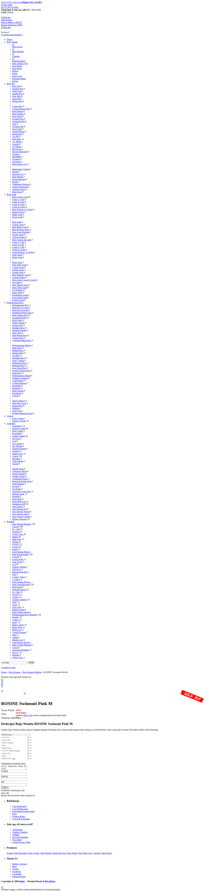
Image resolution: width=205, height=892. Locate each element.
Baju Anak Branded (21, 584)
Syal (14, 441)
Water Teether (18, 323)
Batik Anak (17, 214)
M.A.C (15, 652)
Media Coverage (19, 864)
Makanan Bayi (18, 365)
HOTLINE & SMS (9, 7)
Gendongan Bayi (19, 318)
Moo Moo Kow (19, 403)
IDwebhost (50, 881)
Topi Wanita (17, 461)
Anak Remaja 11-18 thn (22, 252)
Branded (10, 521)
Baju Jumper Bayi (20, 315)
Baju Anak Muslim (20, 232)
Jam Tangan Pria (19, 509)
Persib (15, 182)
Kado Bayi (17, 373)
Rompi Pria (17, 101)
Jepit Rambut (18, 484)
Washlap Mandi (19, 330)
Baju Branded (20, 853)
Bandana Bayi (18, 328)
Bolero (15, 71)
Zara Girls (16, 607)
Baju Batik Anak (19, 227)
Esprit (14, 549)
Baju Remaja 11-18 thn (22, 209)
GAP (14, 564)
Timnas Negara (19, 189)
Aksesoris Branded (20, 650)
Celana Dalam (18, 237)
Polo (14, 574)
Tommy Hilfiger (19, 567)
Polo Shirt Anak (19, 265)
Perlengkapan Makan (21, 345)
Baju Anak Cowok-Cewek (24, 280)
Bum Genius (17, 391)
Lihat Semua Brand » (21, 552)
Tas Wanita (17, 446)
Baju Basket (17, 111)
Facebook (16, 871)
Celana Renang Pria (21, 109)
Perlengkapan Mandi (21, 375)
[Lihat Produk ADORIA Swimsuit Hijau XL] (2, 686)
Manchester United (20, 169)
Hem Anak (17, 255)
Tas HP (15, 136)
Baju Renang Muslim (32, 672)
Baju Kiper (17, 192)
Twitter (15, 869)
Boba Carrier (18, 625)
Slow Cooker (18, 360)
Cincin (15, 456)
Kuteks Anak (18, 300)
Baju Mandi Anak (20, 285)
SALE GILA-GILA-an (21, 2)
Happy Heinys (18, 401)
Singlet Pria (17, 94)
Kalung (10, 853)
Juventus (16, 159)
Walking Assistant (20, 378)
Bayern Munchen (20, 151)
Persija (15, 172)
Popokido (16, 386)
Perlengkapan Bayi (15, 302)
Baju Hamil (72, 853)
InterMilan (16, 156)
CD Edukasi (17, 290)
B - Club (16, 529)
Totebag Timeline (20, 832)
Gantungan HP (18, 504)
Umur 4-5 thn (18, 202)
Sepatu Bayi (17, 325)
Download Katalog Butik (23, 811)
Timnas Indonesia (20, 187)
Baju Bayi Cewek (20, 308)
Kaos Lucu (17, 76)
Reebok (15, 655)
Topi (14, 124)
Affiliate (16, 835)
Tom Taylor (17, 562)
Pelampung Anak (19, 295)
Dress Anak (17, 217)
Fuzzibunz (16, 393)
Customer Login (8, 667)
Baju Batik (17, 66)
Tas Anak (16, 282)
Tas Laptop (17, 443)
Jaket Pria (16, 99)
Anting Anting (18, 436)
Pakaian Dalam (19, 78)
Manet (15, 537)
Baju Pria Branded (20, 554)
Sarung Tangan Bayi (21, 370)
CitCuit (15, 526)
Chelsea (15, 154)
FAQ (14, 814)
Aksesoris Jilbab (19, 471)
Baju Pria (11, 84)
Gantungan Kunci (20, 479)
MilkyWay (17, 539)
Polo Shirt (16, 96)
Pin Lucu (16, 438)
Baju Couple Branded (22, 645)
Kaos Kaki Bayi (19, 368)
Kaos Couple (18, 418)
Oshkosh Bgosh (19, 589)
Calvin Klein (18, 559)
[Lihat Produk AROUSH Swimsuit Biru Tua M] (2, 680)
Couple (10, 416)
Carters (15, 597)
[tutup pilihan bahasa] (6, 27)
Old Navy (16, 569)
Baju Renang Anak (20, 229)
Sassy (14, 622)
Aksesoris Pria (18, 121)
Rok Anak (16, 222)
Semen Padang (18, 179)
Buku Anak (17, 292)
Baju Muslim (18, 51)
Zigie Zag (16, 411)
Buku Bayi (17, 348)
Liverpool (16, 162)
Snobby (15, 617)
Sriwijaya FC (18, 174)
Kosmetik (16, 433)
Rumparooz (17, 406)
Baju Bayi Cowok (20, 310)
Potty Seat (16, 333)
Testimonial (17, 830)
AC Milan (16, 141)
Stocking (16, 459)
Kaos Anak (17, 262)
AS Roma (16, 146)
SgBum (15, 408)
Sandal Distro (18, 131)
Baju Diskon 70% (20, 63)
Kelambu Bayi (18, 358)
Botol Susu (17, 320)
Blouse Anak (18, 212)
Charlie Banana (19, 383)
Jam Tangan (17, 506)
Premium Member (20, 837)
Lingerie (16, 56)
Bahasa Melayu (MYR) (11, 22)
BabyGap (16, 587)
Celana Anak (18, 224)
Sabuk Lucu (17, 454)
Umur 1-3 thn (18, 199)
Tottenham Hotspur (20, 184)
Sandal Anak (18, 469)
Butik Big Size (59, 853)
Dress (14, 73)
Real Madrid (17, 177)
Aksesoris (11, 423)
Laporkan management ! (12, 35)
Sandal (15, 464)
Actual (15, 547)
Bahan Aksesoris (19, 519)
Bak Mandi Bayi (19, 335)
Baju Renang (14, 672)
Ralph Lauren (18, 610)
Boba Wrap (17, 627)
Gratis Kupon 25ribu (21, 842)
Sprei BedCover (19, 501)
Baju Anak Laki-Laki (21, 240)
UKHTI (15, 544)
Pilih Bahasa (6, 20)
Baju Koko (17, 116)
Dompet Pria (17, 126)
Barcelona (16, 149)
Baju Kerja (17, 68)
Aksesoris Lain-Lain (21, 491)
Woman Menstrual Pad (22, 413)
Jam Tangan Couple (21, 516)
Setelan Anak (18, 270)
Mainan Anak (18, 494)
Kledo (22, 881)
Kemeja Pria (17, 89)
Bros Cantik (17, 431)
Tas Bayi (16, 355)
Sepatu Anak (18, 235)
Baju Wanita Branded (21, 524)
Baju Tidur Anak (19, 287)
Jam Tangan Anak (20, 514)
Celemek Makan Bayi (22, 340)
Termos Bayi (18, 338)
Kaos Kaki (17, 129)
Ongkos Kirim (18, 816)
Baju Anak (11, 194)
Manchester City (19, 164)
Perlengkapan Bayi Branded (24, 615)
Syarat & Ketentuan (21, 819)
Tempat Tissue (18, 476)
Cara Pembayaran (20, 809)
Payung (15, 486)
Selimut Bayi (18, 353)
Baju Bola (16, 139)
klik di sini (28, 715)
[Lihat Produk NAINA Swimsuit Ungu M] (2, 682)
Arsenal (15, 144)
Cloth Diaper (18, 381)
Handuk (15, 496)
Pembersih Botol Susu (22, 313)
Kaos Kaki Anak (19, 297)
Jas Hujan (16, 489)
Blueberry (16, 388)
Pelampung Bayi (19, 363)
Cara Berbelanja (19, 806)
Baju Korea (17, 47)
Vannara (16, 532)
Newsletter (17, 840)
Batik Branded (18, 61)
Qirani (15, 542)
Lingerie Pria (18, 119)
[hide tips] (6, 17)
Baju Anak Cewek (20, 197)
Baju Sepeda (17, 114)
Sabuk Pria (17, 134)
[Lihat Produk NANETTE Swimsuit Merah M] (2, 684)
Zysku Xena (17, 534)
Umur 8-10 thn (18, 207)
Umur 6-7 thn (18, 204)
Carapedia (16, 874)
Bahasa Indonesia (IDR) (11, 25)
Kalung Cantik (18, 428)
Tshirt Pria (16, 91)
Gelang (15, 451)
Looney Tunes (18, 577)
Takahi (15, 637)
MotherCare (17, 640)
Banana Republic (19, 572)
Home (9, 39)
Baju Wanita (12, 42)
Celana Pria (17, 106)
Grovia (15, 396)
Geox (14, 605)
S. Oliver (16, 579)
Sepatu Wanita (18, 474)
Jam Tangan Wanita (21, 511)
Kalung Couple (19, 421)
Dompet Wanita (19, 448)
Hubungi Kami (19, 876)
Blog (14, 866)
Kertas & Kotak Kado (22, 481)
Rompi (15, 81)
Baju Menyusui (85, 853)
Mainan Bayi (18, 350)
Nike (14, 602)
